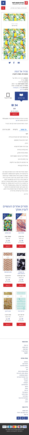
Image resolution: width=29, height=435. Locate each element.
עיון (27, 369)
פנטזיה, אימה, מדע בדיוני (22, 373)
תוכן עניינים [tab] (6, 129)
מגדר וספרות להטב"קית (22, 377)
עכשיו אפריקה (25, 384)
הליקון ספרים (14, 431)
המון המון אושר (8, 272)
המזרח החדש (25, 394)
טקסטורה (15, 87)
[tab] (21, 97)
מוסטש (8, 431)
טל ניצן (22, 89)
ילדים (27, 400)
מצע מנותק (8, 233)
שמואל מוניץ (8, 236)
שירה (20, 87)
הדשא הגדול (25, 392)
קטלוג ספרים (24, 358)
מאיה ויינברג (16, 74)
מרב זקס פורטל (21, 275)
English (26, 353)
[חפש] (3, 8)
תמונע (26, 402)
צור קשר (26, 414)
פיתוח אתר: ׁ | (14, 431)
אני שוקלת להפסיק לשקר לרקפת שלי (21, 272)
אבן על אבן (8, 311)
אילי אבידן (21, 236)
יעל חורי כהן (21, 314)
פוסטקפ (26, 362)
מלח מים (26, 379)
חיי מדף (26, 390)
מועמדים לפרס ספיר (23, 398)
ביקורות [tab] (15, 129)
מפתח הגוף (21, 233)
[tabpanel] (14, 109)
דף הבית (26, 345)
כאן (17, 120)
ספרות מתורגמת (24, 365)
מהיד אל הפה (21, 71)
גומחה (26, 388)
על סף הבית (21, 311)
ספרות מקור (25, 363)
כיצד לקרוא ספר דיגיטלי (22, 412)
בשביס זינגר (25, 396)
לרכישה (14, 114)
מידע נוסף (25, 407)
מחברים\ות (25, 349)
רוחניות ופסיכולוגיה (23, 375)
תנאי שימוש (25, 347)
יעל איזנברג (8, 275)
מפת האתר (25, 341)
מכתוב (26, 386)
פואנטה (26, 381)
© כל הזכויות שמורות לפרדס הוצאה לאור (14, 429)
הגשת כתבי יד (25, 351)
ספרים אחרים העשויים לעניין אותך (15, 208)
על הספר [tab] (23, 129)
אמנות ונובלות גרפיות (23, 371)
